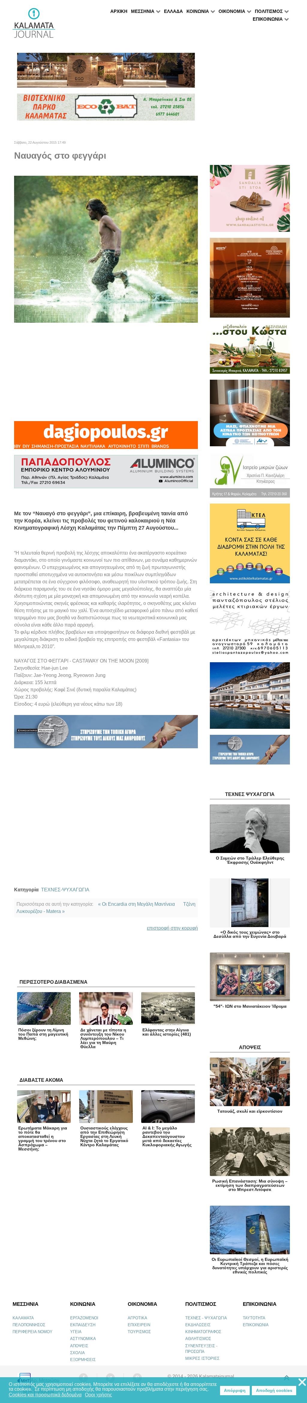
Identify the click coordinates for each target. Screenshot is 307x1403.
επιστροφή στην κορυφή (172, 928)
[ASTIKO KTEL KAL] (250, 546)
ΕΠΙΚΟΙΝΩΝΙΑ (256, 1325)
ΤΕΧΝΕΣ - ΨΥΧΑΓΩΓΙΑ (206, 1318)
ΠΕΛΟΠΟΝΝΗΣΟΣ (29, 1325)
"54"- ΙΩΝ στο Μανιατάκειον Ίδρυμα (250, 1006)
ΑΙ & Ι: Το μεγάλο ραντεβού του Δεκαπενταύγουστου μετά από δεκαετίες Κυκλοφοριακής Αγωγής (167, 1136)
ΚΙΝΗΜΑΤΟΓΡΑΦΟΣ (203, 1332)
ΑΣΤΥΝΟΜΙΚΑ (83, 1338)
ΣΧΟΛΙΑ (77, 1353)
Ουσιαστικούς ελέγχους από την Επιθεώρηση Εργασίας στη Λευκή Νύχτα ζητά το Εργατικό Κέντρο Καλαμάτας (104, 1136)
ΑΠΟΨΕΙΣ (79, 1346)
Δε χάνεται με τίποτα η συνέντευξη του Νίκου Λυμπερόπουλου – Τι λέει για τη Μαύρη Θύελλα (103, 1038)
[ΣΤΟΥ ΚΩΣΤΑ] (250, 351)
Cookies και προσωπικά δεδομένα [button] (45, 1394)
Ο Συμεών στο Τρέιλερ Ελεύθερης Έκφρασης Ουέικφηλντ (250, 860)
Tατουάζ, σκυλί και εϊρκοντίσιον (249, 1111)
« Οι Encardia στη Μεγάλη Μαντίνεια (136, 904)
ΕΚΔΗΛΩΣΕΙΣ (197, 1325)
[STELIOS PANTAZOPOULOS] (250, 625)
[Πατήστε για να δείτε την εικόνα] (106, 248)
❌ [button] (302, 1382)
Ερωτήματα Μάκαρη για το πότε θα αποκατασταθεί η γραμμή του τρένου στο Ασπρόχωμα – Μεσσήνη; (42, 1138)
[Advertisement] (106, 372)
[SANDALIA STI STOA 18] (250, 201)
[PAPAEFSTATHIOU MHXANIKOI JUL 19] (250, 698)
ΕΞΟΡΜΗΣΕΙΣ (83, 1359)
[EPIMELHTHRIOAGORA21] (250, 752)
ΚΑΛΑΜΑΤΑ (23, 1318)
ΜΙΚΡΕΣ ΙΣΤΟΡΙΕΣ (202, 1358)
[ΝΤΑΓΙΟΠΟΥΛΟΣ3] (106, 437)
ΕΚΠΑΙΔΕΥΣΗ (82, 1325)
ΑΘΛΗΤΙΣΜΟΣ (198, 1338)
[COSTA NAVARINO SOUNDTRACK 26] (250, 280)
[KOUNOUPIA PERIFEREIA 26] (250, 415)
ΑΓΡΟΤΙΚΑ (137, 1318)
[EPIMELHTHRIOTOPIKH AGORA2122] (106, 734)
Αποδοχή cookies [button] (274, 1390)
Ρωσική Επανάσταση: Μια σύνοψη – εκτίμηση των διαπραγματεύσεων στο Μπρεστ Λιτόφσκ (250, 1185)
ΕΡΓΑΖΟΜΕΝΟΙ (84, 1318)
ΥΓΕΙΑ (76, 1332)
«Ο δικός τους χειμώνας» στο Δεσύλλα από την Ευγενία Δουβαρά (249, 934)
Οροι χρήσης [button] (98, 1394)
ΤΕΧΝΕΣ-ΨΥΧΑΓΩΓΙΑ (65, 889)
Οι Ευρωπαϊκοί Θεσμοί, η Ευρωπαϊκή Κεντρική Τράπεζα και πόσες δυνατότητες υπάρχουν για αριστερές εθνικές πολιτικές (250, 1265)
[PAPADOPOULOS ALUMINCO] (106, 474)
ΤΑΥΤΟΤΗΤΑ (254, 1318)
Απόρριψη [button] (235, 1390)
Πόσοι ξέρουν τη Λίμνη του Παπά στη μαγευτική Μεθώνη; (43, 1034)
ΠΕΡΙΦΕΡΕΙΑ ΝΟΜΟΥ (32, 1332)
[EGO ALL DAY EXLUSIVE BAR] (106, 72)
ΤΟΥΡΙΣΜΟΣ (139, 1332)
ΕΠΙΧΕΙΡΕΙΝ (139, 1325)
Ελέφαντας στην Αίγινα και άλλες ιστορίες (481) (166, 1032)
